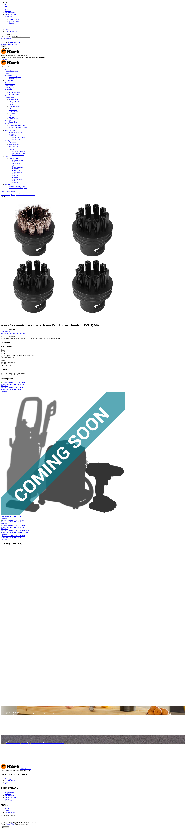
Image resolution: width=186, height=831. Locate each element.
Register (8, 38)
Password (4, 42)
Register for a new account (9, 44)
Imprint (7, 799)
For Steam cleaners (14, 94)
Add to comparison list (8, 333)
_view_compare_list (11, 31)
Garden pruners (13, 118)
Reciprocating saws (14, 106)
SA (6, 6)
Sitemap (7, 811)
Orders (7, 29)
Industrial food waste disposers (18, 127)
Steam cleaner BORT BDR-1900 (11, 389)
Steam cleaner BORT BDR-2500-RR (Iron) (14, 532)
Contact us (8, 794)
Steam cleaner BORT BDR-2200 (11, 516)
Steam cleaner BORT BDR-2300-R (12, 522)
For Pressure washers (15, 92)
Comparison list (5, 332)
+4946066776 (25, 769)
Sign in (3, 38)
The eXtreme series (14, 19)
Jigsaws (11, 104)
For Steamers (13, 78)
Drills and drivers (14, 99)
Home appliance (10, 70)
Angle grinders (13, 111)
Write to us (4, 59)
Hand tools (8, 120)
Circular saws (13, 110)
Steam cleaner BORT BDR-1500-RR (12, 384)
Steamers (7, 73)
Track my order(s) (6, 36)
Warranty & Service (11, 14)
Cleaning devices (10, 80)
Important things (14, 21)
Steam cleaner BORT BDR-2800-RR (12, 537)
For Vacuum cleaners (15, 91)
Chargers (11, 117)
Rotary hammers (14, 101)
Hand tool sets (13, 122)
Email (2, 40)
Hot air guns (12, 113)
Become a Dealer (10, 12)
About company (10, 792)
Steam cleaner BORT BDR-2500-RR (12, 527)
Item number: (5, 330)
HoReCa (7, 124)
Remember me (7, 48)
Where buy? (4, 386)
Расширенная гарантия (8, 191)
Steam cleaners (9, 85)
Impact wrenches (14, 103)
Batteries (11, 115)
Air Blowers (8, 82)
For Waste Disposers (15, 77)
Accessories (8, 75)
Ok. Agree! (5, 827)
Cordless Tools (9, 98)
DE (6, 4)
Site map (11, 23)
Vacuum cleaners (10, 87)
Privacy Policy (9, 801)
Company (8, 11)
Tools (6, 96)
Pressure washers (10, 84)
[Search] (19, 193)
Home (6, 9)
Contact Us (8, 16)
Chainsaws (12, 108)
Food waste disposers (11, 71)
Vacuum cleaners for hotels (17, 125)
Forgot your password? (14, 42)
